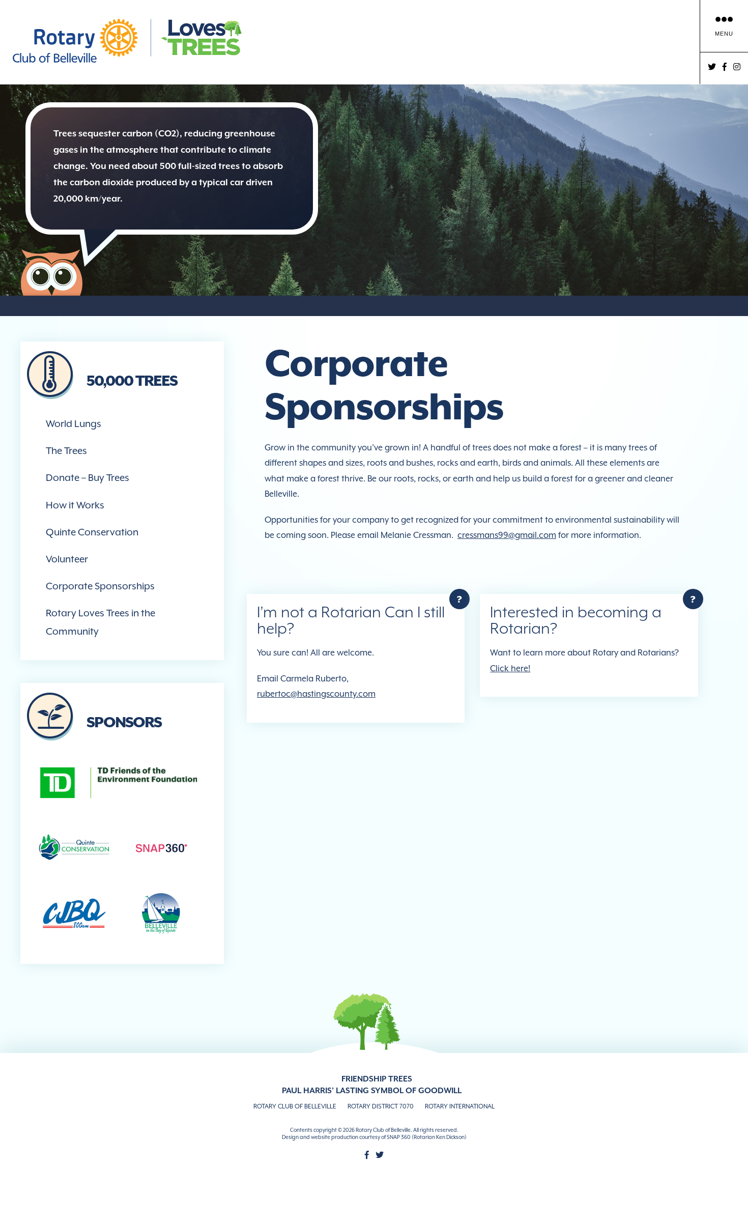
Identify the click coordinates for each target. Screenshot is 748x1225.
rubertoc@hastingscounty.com (316, 694)
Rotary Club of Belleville (294, 1106)
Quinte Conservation (92, 531)
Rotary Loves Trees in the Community (100, 621)
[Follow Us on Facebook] (366, 1155)
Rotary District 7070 (381, 1106)
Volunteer (67, 558)
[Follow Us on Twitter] (379, 1155)
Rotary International (460, 1106)
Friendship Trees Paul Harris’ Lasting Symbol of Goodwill (372, 1084)
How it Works (75, 504)
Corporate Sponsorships (100, 585)
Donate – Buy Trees (87, 477)
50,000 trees (132, 380)
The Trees (66, 450)
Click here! (510, 668)
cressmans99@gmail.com (506, 535)
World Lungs (73, 423)
